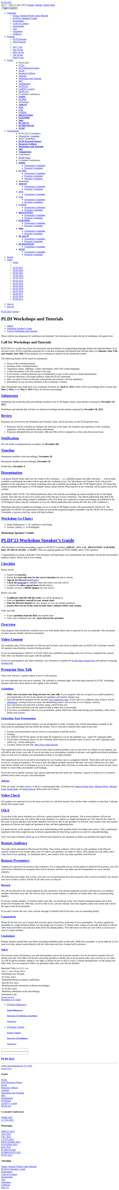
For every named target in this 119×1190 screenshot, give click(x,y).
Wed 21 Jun (18, 57)
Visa (15, 28)
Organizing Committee (29, 136)
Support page (6, 1068)
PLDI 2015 (18, 299)
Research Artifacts (27, 73)
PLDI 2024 (18, 275)
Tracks (10, 60)
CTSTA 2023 (7, 1139)
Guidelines (7, 688)
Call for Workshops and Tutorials (22, 331)
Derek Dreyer (29, 789)
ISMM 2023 (6, 1117)
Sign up (10, 306)
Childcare (17, 34)
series (15, 311)
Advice (5, 780)
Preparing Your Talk (16, 669)
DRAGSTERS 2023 (10, 1142)
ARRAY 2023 (8, 1131)
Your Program (19, 42)
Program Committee (33, 168)
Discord (5, 885)
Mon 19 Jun (18, 52)
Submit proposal (7, 997)
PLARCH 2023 (8, 1150)
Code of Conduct (21, 23)
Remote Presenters (15, 860)
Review (6, 415)
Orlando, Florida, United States (41, 5)
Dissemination (11, 472)
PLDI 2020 (18, 286)
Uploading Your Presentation (18, 718)
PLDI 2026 (18, 270)
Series (15, 262)
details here (33, 580)
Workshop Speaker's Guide (19, 328)
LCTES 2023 (7, 1120)
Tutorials (23, 76)
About (10, 326)
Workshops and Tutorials (30, 78)
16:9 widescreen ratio (58, 699)
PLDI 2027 (18, 267)
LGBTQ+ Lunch (26, 89)
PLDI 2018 (18, 291)
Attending (11, 13)
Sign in (10, 304)
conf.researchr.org (15, 1066)
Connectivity (8, 916)
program (22, 582)
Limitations (8, 935)
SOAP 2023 (6, 1155)
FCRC (22, 65)
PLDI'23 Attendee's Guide (25, 18)
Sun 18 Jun (18, 49)
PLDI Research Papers (29, 68)
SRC (21, 81)
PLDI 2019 (18, 288)
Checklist (8, 564)
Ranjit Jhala (12, 789)
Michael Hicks (101, 786)
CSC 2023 (6, 1136)
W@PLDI (23, 86)
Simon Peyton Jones (84, 786)
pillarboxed (12, 702)
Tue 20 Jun (18, 55)
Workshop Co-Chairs (17, 518)
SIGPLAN (24, 91)
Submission (9, 395)
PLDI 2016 (18, 296)
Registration (18, 21)
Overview (8, 624)
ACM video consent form (83, 660)
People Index (25, 157)
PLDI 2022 (18, 280)
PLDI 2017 (18, 294)
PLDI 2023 (6, 311)
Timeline (8, 450)
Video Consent (12, 639)
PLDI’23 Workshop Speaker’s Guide (37, 540)
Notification (10, 438)
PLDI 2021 (18, 283)
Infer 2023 (6, 1147)
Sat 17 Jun (17, 47)
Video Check (10, 795)
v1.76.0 (27, 1066)
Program (11, 36)
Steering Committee (33, 178)
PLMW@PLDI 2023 (11, 1152)
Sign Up (5, 1187)
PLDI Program (19, 39)
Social (21, 70)
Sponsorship (18, 26)
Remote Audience (14, 843)
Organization (13, 131)
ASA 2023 (6, 1134)
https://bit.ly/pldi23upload (46, 744)
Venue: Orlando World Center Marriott (30, 15)
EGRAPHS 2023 (9, 1144)
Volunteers (17, 31)
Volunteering (24, 83)
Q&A (5, 810)
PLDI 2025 (18, 273)
